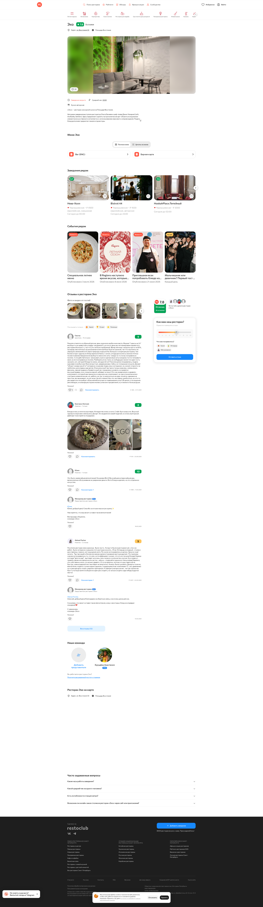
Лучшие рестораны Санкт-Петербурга (179, 856)
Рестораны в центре (74, 846)
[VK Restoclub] (69, 834)
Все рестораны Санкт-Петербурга (78, 870)
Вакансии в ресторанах (178, 852)
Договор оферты (144, 880)
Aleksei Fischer (80, 540)
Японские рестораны (126, 858)
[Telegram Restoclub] (74, 834)
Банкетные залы (72, 861)
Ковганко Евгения (82, 404)
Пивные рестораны (73, 849)
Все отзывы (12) (86, 629)
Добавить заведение (178, 826)
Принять (164, 897)
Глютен (77, 336)
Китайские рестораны (126, 846)
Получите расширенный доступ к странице (83, 677)
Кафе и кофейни (72, 858)
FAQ (114, 880)
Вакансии (127, 880)
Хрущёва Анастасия (105, 665)
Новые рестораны (73, 852)
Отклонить (152, 897)
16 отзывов (89, 24)
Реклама (86, 880)
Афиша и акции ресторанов (179, 846)
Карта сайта (192, 880)
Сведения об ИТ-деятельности (169, 880)
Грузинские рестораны (126, 849)
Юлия (77, 470)
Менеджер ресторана (85, 499)
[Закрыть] (37, 894)
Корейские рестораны (126, 861)
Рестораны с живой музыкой (77, 864)
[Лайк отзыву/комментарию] (69, 456)
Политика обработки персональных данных (81, 886)
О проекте (70, 880)
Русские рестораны (125, 855)
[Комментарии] (81, 390)
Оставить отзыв (175, 357)
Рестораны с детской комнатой (78, 867)
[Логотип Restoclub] (39, 4)
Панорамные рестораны (75, 855)
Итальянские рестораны (127, 852)
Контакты (101, 880)
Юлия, (69, 506)
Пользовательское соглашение (77, 888)
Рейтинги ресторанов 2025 (179, 849)
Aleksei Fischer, (72, 597)
